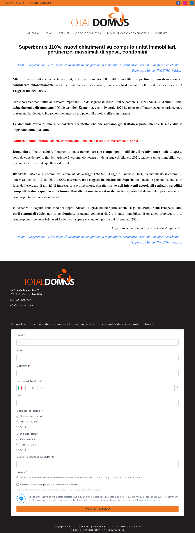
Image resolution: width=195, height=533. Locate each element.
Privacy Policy (78, 530)
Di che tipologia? (26, 433)
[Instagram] (185, 3)
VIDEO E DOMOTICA (88, 33)
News (49, 33)
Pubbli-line (118, 530)
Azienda (33, 33)
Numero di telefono (28, 381)
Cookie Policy (92, 530)
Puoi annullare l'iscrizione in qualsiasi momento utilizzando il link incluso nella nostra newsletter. (58, 490)
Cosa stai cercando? (29, 410)
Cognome (22, 365)
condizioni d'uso (151, 500)
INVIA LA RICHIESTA (97, 508)
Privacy (21, 472)
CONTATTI (161, 33)
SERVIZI (64, 33)
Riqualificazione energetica (128, 33)
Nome (20, 350)
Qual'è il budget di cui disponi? (35, 456)
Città (19, 395)
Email (19, 335)
